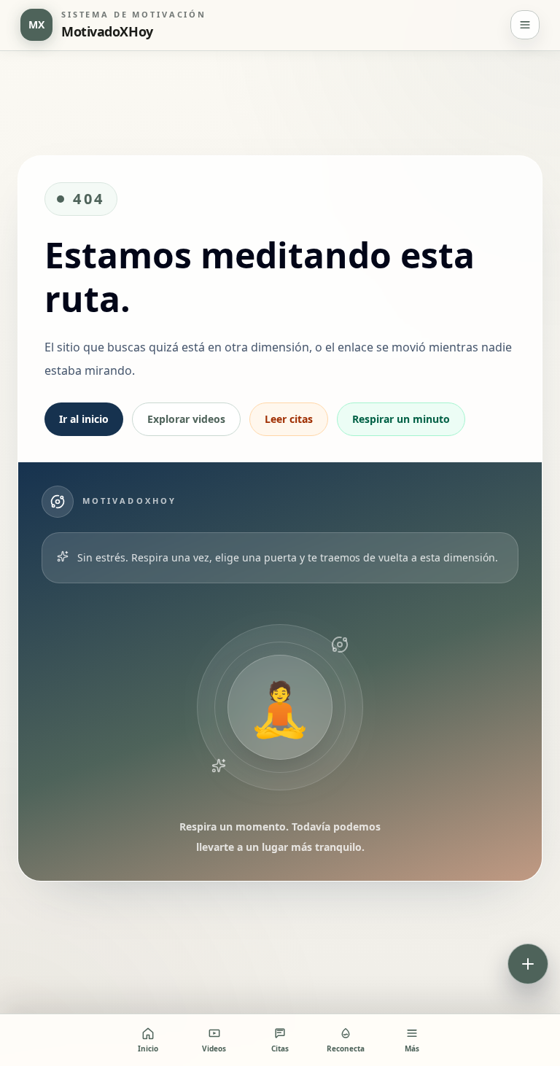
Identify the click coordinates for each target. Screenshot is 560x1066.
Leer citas (289, 419)
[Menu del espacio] (525, 24)
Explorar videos (186, 419)
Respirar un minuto (401, 419)
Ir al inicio (84, 419)
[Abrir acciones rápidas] (528, 964)
